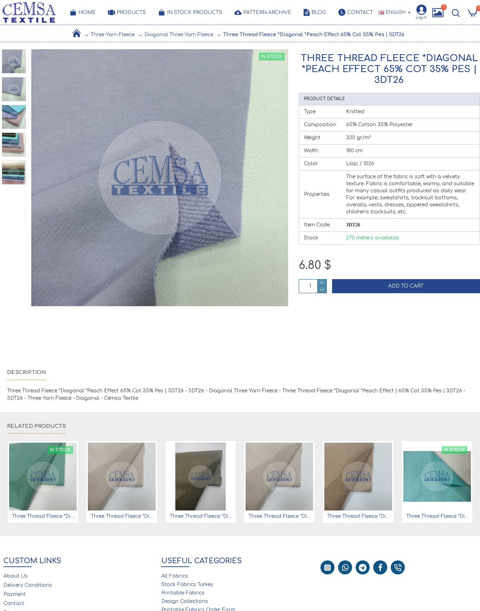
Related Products (36, 426)
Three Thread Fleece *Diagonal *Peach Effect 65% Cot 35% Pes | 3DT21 (359, 516)
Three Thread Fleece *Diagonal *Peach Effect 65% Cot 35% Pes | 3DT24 (438, 516)
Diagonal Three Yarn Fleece (178, 34)
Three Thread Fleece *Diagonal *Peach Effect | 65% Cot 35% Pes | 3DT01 (123, 516)
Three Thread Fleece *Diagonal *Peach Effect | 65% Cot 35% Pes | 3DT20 (280, 516)
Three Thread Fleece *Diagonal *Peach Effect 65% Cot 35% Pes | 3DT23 (44, 516)
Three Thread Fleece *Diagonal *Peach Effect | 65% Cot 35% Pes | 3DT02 (202, 516)
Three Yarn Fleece (113, 34)
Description (26, 372)
